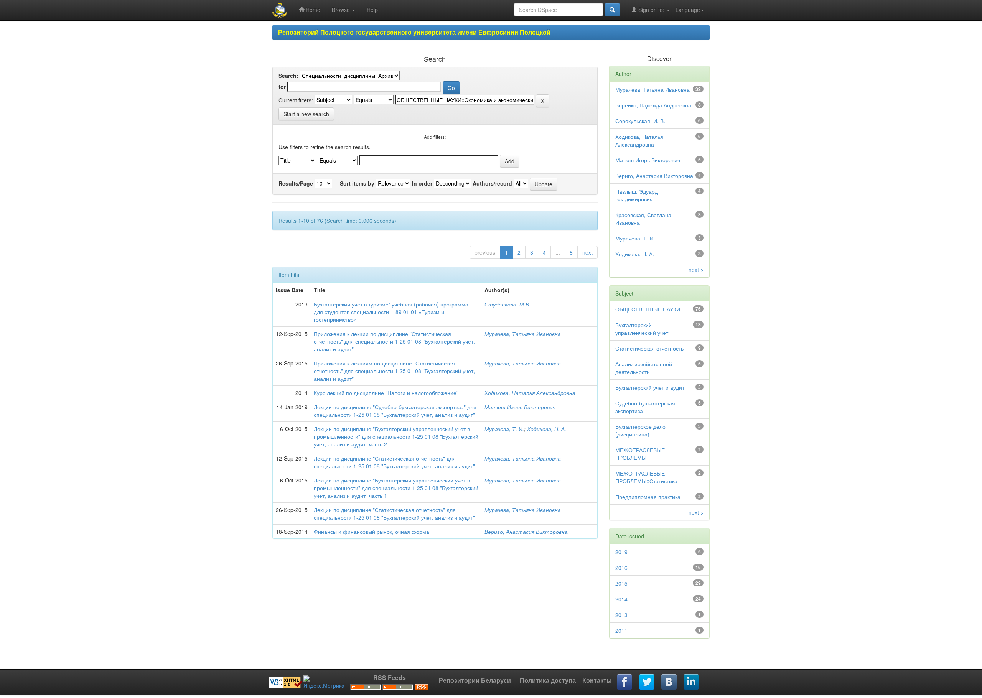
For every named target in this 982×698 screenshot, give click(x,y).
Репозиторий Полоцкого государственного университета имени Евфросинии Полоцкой (414, 32)
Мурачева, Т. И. (504, 429)
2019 (621, 552)
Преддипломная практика (647, 496)
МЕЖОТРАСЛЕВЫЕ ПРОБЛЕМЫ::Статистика (646, 477)
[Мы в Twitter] (647, 682)
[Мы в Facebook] (625, 682)
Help (372, 9)
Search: (288, 75)
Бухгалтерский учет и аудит (649, 387)
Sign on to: (651, 9)
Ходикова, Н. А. (546, 429)
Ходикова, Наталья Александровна (529, 393)
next (587, 252)
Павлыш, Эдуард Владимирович (636, 195)
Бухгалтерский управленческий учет (641, 328)
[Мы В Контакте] (669, 682)
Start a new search (306, 114)
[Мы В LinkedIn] (692, 682)
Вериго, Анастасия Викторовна (526, 531)
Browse (341, 9)
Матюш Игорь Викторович (519, 407)
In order (422, 183)
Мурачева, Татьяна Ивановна (522, 333)
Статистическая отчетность (649, 348)
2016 (621, 567)
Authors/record (492, 183)
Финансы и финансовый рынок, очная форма (371, 531)
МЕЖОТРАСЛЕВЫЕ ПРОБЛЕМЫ (640, 453)
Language (688, 9)
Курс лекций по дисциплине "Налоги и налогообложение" (386, 393)
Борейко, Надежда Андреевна (653, 105)
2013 (621, 615)
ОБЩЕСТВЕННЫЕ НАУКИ (647, 309)
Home (312, 9)
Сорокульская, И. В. (640, 121)
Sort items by (357, 183)
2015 (621, 583)
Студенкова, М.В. (507, 304)
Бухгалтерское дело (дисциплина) (640, 430)
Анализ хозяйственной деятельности (643, 367)
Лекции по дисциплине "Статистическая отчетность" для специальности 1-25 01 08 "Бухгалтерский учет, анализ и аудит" (394, 462)
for (282, 87)
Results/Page (295, 183)
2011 (621, 630)
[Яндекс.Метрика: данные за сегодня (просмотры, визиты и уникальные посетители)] (323, 682)
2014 (621, 599)
